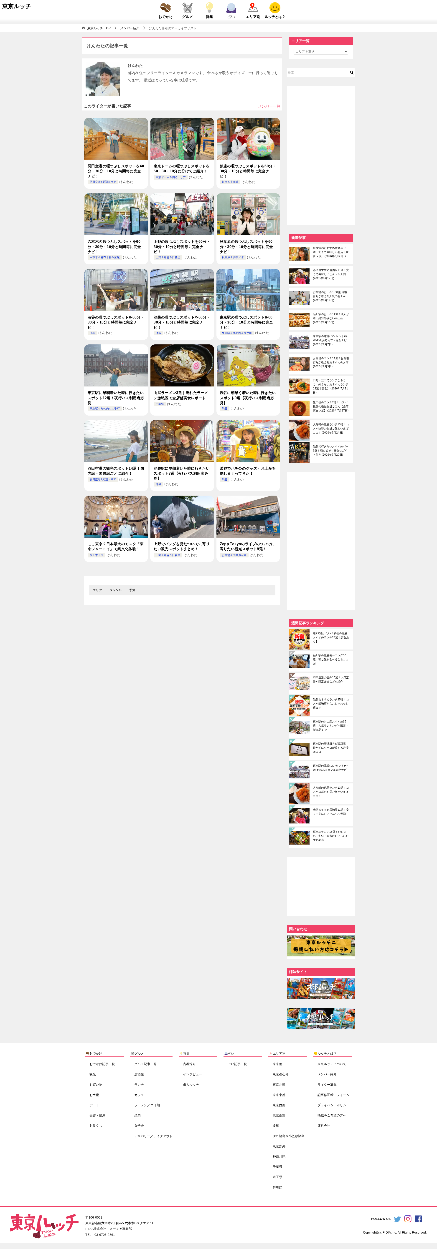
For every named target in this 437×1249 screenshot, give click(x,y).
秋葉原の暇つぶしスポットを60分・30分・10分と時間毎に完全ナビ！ (246, 247)
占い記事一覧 (237, 1064)
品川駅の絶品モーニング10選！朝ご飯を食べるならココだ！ (330, 659)
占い (231, 17)
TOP (99, 28)
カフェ (139, 1095)
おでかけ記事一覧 (102, 1064)
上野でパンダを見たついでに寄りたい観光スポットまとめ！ (182, 546)
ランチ (139, 1084)
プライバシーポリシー (333, 1105)
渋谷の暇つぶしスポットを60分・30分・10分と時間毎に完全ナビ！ (116, 322)
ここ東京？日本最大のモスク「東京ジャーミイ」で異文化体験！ (116, 546)
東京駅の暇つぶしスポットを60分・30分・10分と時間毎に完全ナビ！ (246, 322)
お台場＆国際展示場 (234, 555)
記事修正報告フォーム (333, 1095)
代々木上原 (96, 555)
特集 (209, 17)
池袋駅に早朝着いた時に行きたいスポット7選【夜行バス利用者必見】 (182, 473)
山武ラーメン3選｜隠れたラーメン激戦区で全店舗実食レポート (181, 395)
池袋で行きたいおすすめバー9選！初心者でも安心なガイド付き (330, 450)
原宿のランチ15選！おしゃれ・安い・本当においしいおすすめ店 (330, 836)
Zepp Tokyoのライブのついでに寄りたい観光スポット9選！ (247, 546)
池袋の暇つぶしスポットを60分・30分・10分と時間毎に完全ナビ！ (182, 322)
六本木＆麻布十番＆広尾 (105, 257)
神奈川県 (279, 1156)
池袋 (158, 333)
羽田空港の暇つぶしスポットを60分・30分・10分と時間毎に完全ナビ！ (116, 171)
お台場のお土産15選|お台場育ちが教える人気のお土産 (330, 296)
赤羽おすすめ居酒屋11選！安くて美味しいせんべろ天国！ (331, 274)
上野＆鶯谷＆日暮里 (168, 257)
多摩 (276, 1125)
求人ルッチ (191, 1084)
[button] (97, 590)
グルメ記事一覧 (145, 1064)
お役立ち (95, 1125)
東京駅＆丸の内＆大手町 (237, 333)
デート (94, 1105)
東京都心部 (281, 1074)
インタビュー (192, 1074)
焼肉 (137, 1115)
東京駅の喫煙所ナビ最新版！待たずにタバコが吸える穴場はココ (330, 747)
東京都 (277, 1064)
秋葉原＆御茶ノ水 (233, 257)
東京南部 (279, 1115)
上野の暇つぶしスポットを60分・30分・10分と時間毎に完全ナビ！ (182, 247)
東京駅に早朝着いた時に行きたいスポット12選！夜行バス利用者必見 (116, 398)
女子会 (139, 1125)
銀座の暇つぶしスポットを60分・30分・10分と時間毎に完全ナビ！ (248, 171)
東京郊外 (279, 1146)
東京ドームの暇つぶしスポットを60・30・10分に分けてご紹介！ (182, 168)
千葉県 (160, 404)
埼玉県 (277, 1177)
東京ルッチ (16, 6)
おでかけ (165, 17)
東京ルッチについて (332, 1064)
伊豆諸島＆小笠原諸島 (289, 1136)
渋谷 (92, 333)
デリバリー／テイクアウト (153, 1136)
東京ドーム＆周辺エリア (171, 177)
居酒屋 (139, 1074)
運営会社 (324, 1125)
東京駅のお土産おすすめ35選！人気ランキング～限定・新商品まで (330, 725)
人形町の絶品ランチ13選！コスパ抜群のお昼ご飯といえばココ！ (331, 428)
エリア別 (253, 17)
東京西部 (279, 1105)
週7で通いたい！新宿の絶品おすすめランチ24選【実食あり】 (331, 637)
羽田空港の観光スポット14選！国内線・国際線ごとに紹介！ (116, 470)
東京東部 (279, 1095)
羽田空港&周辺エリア (103, 181)
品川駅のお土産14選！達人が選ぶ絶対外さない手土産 (331, 318)
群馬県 (277, 1187)
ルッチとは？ (275, 17)
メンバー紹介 (327, 1074)
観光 (92, 1074)
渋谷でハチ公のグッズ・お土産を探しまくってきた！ (248, 470)
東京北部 (279, 1084)
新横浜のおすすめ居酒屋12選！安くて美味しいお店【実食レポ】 (330, 252)
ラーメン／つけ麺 (147, 1105)
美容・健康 (97, 1115)
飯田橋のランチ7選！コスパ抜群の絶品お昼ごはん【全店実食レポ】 (330, 406)
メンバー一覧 (269, 106)
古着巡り (189, 1064)
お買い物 (95, 1084)
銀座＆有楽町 (230, 181)
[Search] (352, 72)
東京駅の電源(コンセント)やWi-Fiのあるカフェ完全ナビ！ (331, 340)
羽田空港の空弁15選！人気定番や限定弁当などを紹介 (331, 679)
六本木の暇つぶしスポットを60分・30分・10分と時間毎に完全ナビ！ (114, 247)
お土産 (94, 1095)
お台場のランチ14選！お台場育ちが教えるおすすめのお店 (331, 362)
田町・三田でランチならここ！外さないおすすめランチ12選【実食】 (330, 386)
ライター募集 (327, 1084)
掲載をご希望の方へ (332, 1115)
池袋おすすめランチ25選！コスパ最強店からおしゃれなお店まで (331, 703)
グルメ (187, 17)
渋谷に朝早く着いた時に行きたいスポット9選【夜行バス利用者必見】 (248, 398)
